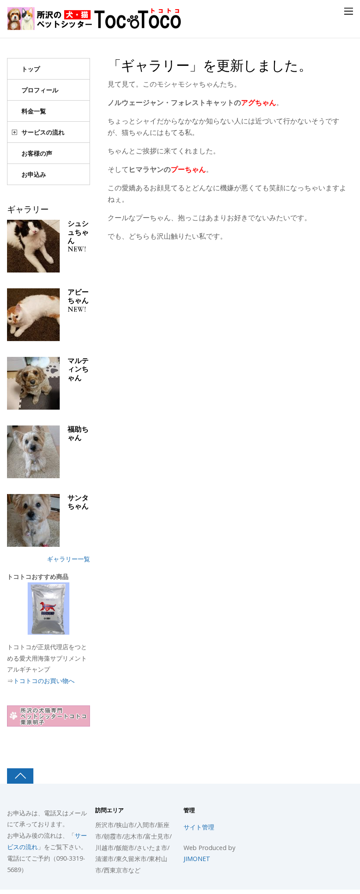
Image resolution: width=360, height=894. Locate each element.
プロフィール (40, 90)
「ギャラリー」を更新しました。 (210, 66)
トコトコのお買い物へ (44, 680)
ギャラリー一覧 (68, 559)
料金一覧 (34, 111)
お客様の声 (37, 153)
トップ (31, 69)
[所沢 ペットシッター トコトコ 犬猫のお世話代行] (95, 25)
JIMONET (197, 858)
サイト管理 (199, 827)
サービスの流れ (43, 132)
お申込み (34, 174)
